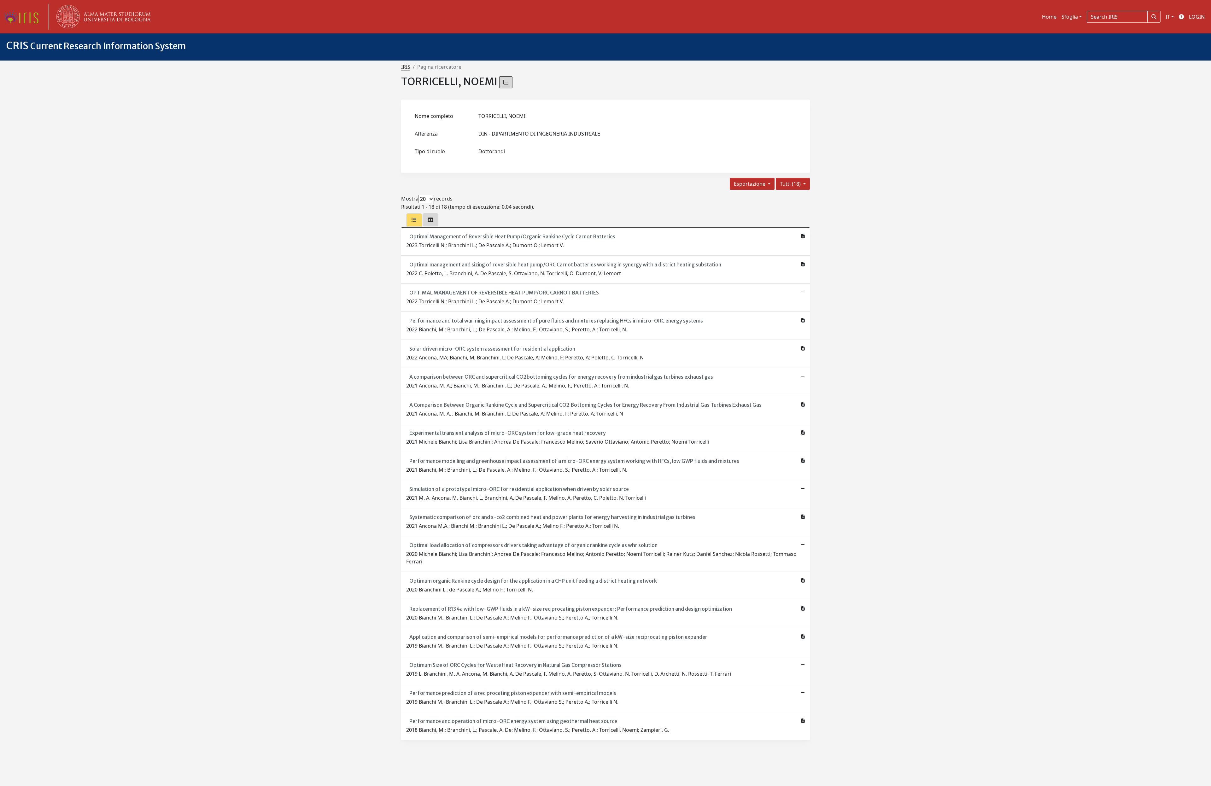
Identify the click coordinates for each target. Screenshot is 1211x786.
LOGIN (1197, 16)
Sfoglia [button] (1070, 16)
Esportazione (750, 183)
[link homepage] (24, 17)
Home (1049, 16)
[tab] (414, 219)
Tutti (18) (791, 183)
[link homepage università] (102, 17)
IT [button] (1168, 16)
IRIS (405, 66)
